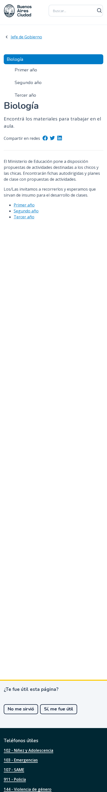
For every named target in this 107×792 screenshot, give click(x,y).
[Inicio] (18, 11)
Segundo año (26, 211)
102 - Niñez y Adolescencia (28, 750)
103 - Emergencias (21, 760)
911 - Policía (15, 779)
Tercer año (24, 217)
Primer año (24, 205)
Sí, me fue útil (58, 709)
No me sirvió (21, 709)
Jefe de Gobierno (26, 37)
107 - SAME (14, 769)
